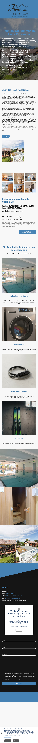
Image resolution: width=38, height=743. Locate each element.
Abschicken (19, 683)
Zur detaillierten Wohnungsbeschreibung (28, 232)
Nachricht (4, 654)
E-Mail (4, 647)
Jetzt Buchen (6, 136)
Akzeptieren (19, 630)
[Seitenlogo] (19, 10)
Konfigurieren (7, 737)
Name (3, 640)
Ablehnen (16, 740)
